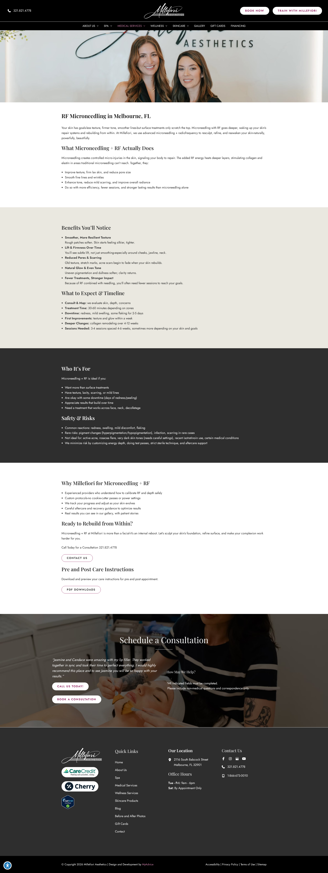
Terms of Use (248, 864)
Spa (117, 777)
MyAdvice (147, 864)
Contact (120, 831)
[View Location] (171, 759)
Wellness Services (126, 793)
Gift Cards (121, 824)
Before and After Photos (130, 816)
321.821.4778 (108, 547)
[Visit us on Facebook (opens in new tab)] (223, 758)
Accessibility (213, 864)
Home (119, 762)
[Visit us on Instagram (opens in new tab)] (230, 758)
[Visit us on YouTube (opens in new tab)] (244, 758)
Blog (118, 808)
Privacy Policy (230, 864)
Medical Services (126, 785)
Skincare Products (126, 800)
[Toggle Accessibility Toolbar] (7, 865)
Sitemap (261, 864)
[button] (254, 11)
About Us (121, 770)
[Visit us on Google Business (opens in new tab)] (237, 758)
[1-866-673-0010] (235, 775)
